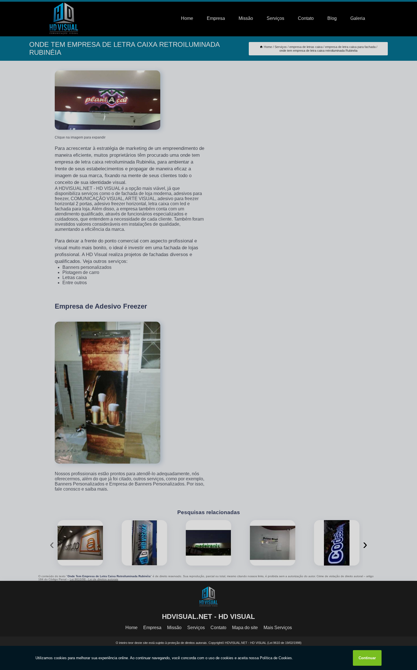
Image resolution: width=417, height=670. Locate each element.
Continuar (367, 658)
